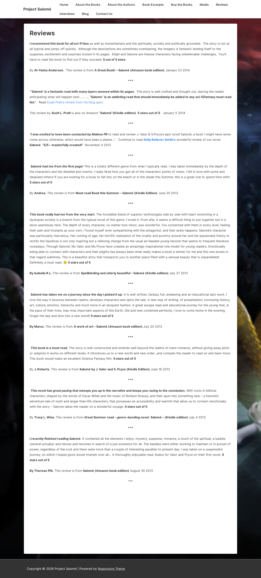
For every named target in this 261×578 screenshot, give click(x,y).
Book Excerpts (153, 4)
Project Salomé (37, 9)
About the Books (87, 4)
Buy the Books (181, 4)
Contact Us (104, 14)
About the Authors (121, 4)
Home (64, 4)
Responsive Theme (111, 569)
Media (204, 4)
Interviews (67, 14)
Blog (85, 14)
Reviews (222, 4)
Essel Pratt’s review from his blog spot (75, 102)
